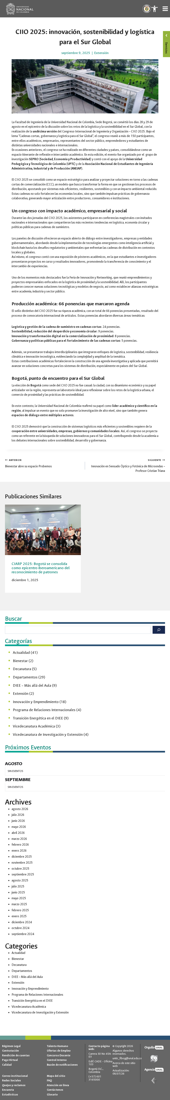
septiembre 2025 (23, 874)
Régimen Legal (11, 1046)
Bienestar (20, 661)
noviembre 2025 (22, 863)
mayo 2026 (19, 827)
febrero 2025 (20, 910)
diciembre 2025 (22, 857)
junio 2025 (18, 892)
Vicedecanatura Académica (34, 726)
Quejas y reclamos (14, 1085)
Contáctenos (55, 1090)
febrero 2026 (20, 845)
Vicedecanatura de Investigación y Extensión (48, 734)
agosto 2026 (20, 809)
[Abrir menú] (165, 8)
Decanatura (22, 669)
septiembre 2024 (23, 934)
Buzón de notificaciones (62, 1064)
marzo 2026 (19, 839)
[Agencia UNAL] (154, 1070)
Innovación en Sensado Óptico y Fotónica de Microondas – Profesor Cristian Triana (128, 465)
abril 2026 (18, 833)
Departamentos (25, 677)
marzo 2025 (19, 904)
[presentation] (43, 530)
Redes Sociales (11, 1080)
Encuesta (8, 1090)
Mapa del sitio (56, 1076)
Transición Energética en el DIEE (38, 718)
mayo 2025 (19, 898)
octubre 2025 (20, 869)
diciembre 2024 (22, 922)
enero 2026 (19, 851)
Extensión (101, 53)
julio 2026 (18, 815)
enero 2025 (19, 916)
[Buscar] (159, 630)
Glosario (52, 1094)
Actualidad (21, 652)
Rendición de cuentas (16, 1055)
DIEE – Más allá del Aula (32, 685)
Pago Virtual (10, 1060)
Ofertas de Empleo (58, 1051)
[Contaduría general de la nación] (154, 1080)
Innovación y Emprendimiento (36, 702)
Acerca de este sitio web (124, 1064)
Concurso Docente (58, 1055)
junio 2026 (18, 821)
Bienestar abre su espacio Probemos (28, 463)
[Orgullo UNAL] (154, 1048)
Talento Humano (57, 1046)
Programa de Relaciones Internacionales (44, 710)
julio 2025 (18, 886)
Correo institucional (15, 1076)
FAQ (49, 1080)
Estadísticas (10, 1094)
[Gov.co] (154, 1059)
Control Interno (57, 1060)
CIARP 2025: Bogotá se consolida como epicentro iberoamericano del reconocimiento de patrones (41, 568)
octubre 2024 (20, 928)
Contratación (10, 1051)
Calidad (7, 1064)
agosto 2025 (20, 880)
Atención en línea (58, 1085)
